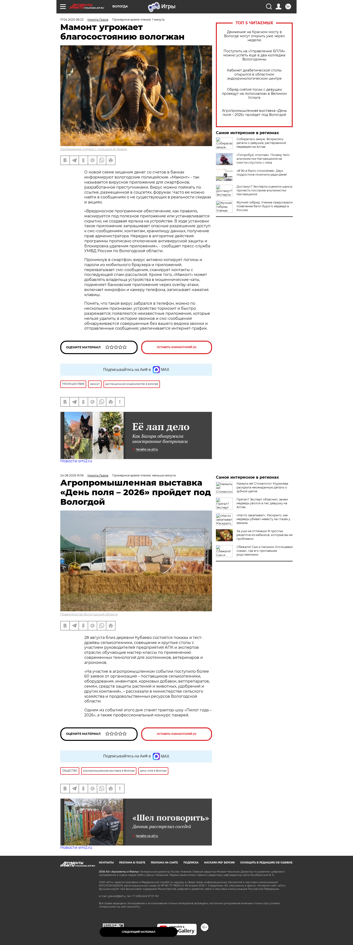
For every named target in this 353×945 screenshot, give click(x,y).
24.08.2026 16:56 (72, 475)
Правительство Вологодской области (89, 614)
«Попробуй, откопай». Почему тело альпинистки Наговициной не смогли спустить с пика (263, 158)
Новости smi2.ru (76, 461)
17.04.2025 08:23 (72, 19)
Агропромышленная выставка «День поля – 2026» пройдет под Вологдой (254, 113)
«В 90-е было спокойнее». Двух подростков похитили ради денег (262, 172)
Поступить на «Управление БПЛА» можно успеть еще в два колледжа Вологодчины (254, 55)
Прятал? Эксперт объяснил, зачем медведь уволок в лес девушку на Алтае (262, 503)
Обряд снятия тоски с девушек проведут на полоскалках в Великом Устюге (254, 94)
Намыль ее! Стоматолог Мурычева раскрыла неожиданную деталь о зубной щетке (262, 487)
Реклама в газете (132, 862)
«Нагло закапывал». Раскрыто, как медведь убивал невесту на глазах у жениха (263, 519)
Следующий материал (138, 931)
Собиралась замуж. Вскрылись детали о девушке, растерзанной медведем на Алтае (261, 143)
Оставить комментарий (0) (176, 347)
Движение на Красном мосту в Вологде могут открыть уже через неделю (254, 36)
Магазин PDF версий (219, 862)
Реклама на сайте (164, 862)
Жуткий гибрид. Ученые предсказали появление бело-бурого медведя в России (264, 206)
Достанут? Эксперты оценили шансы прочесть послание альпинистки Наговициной (264, 190)
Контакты (106, 862)
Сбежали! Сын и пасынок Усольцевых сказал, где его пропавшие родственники (265, 550)
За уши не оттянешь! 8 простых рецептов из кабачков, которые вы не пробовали (264, 535)
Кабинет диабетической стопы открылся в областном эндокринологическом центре (254, 74)
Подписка (191, 862)
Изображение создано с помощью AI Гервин (93, 149)
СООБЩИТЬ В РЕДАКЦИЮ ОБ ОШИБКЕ (266, 862)
